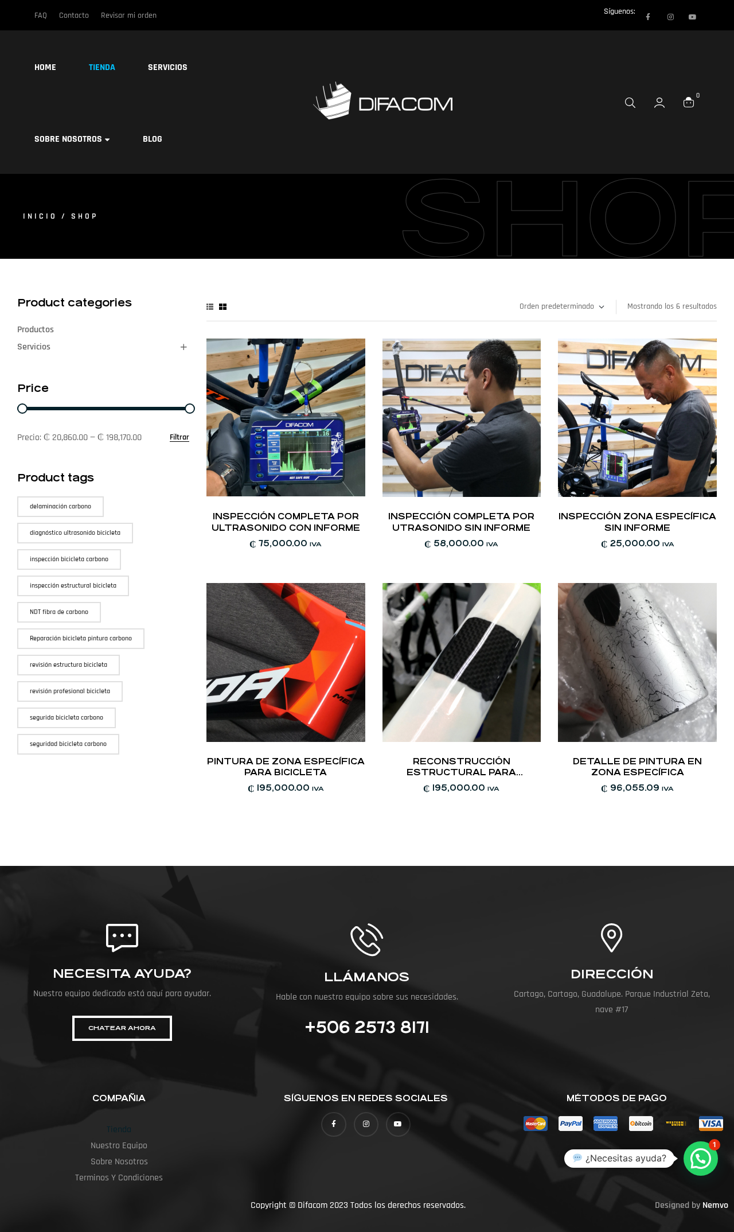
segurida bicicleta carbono (66, 717)
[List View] (209, 307)
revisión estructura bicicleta (68, 664)
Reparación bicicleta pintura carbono (81, 638)
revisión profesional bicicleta (70, 691)
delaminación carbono (60, 506)
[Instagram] (670, 17)
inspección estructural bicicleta (73, 585)
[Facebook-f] (648, 17)
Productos (35, 330)
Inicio (40, 216)
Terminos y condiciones (119, 1178)
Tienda (119, 1130)
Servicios (33, 347)
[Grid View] (223, 307)
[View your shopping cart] (689, 102)
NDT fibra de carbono (59, 612)
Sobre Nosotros (119, 1162)
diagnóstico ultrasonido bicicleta (75, 532)
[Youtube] (693, 17)
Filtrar (179, 437)
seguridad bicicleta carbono (68, 744)
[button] (701, 1158)
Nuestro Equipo (119, 1146)
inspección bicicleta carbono (69, 559)
